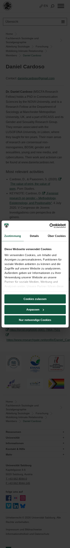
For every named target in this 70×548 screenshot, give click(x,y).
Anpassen (32, 309)
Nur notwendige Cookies (35, 319)
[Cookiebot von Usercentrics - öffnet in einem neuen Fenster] (50, 225)
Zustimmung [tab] (12, 235)
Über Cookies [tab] (57, 235)
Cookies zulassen (35, 298)
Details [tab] (34, 235)
